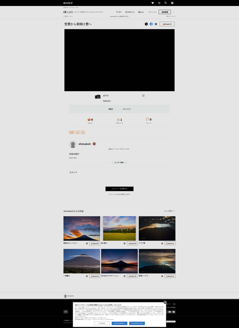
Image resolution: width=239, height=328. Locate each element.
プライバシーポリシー (99, 319)
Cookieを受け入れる (137, 323)
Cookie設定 (102, 323)
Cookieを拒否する (119, 323)
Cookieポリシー (93, 318)
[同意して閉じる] (165, 302)
